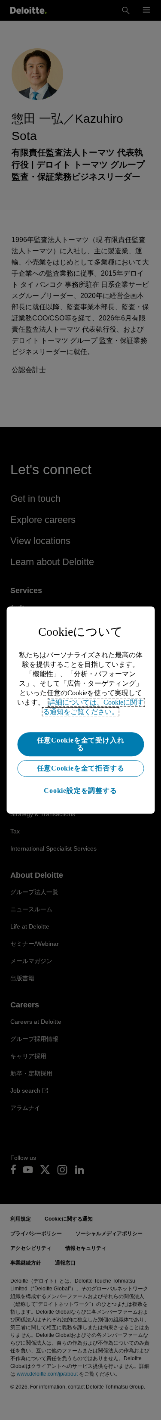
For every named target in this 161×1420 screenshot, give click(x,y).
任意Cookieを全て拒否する (81, 768)
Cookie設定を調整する (80, 790)
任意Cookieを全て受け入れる (81, 744)
